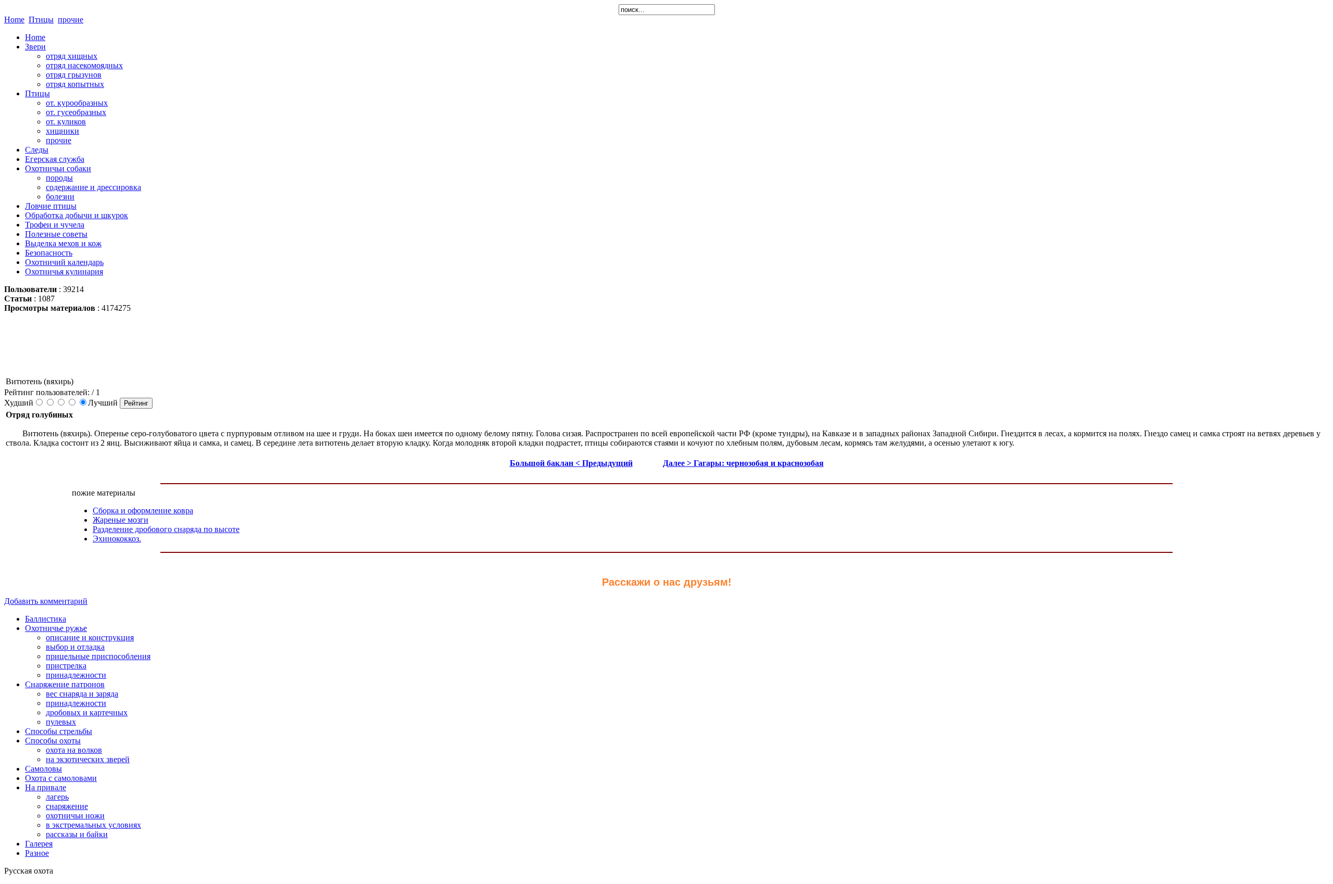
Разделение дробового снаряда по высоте (166, 529)
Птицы (41, 19)
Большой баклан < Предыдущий (571, 463)
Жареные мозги (120, 519)
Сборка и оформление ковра (143, 510)
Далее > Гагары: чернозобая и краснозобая (743, 463)
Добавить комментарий (45, 601)
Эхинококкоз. (117, 538)
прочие (70, 19)
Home (14, 19)
